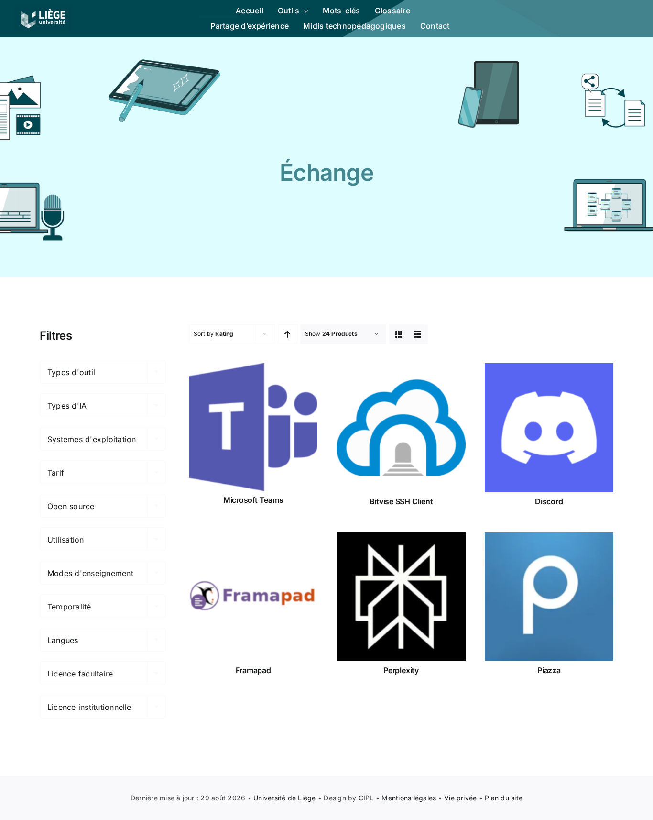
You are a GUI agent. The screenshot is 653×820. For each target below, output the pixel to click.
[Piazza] (549, 596)
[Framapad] (253, 596)
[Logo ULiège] (43, 8)
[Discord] (549, 427)
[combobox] (103, 372)
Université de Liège (284, 798)
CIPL (366, 798)
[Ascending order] (287, 334)
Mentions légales (408, 798)
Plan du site (503, 798)
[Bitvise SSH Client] (401, 427)
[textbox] (102, 372)
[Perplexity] (401, 596)
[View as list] (418, 334)
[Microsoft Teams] (253, 427)
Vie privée (460, 798)
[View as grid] (399, 334)
